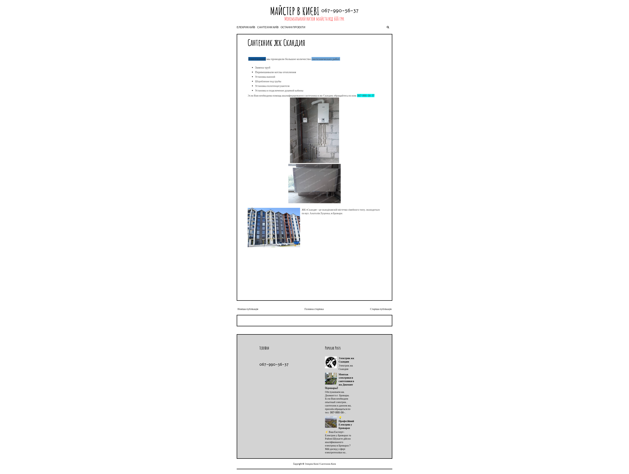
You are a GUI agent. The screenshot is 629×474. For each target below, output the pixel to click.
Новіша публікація (248, 309)
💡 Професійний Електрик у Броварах (346, 422)
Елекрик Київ (246, 27)
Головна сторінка (314, 309)
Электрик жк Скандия (346, 359)
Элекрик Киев (311, 463)
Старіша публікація (380, 309)
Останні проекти (293, 27)
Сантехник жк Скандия (276, 42)
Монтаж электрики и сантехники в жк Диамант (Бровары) (339, 381)
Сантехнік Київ (268, 27)
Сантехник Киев (328, 463)
